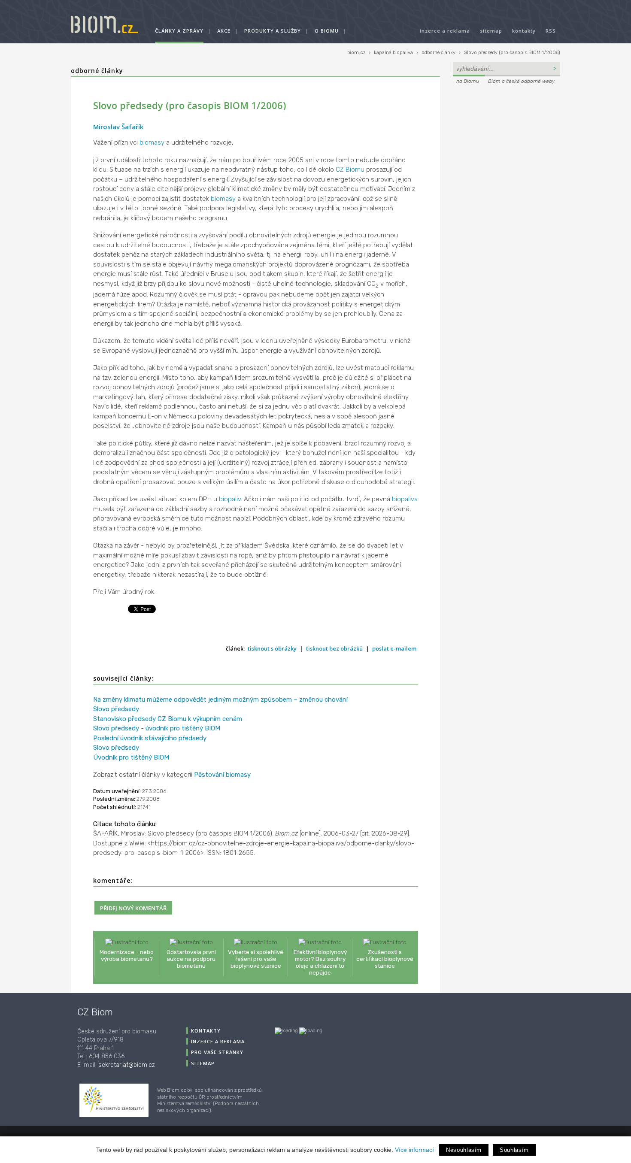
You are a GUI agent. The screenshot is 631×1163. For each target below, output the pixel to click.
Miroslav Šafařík (118, 126)
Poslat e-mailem (394, 648)
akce (224, 30)
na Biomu (467, 81)
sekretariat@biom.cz (126, 1065)
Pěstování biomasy (222, 774)
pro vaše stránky (217, 1052)
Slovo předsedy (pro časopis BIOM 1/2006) (512, 52)
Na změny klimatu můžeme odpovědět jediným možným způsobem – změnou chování (220, 699)
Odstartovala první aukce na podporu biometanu (191, 958)
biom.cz (356, 52)
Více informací (414, 1149)
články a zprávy (179, 30)
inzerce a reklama (445, 30)
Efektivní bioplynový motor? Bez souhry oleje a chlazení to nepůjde (320, 962)
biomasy (152, 142)
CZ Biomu (350, 169)
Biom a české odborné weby (521, 81)
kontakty (524, 30)
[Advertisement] (506, 144)
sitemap (491, 30)
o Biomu (327, 30)
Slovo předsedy (116, 709)
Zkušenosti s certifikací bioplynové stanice (384, 958)
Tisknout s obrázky (272, 648)
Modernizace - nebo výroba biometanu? (127, 955)
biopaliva (405, 499)
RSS (551, 30)
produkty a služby (272, 30)
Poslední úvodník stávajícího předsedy (149, 738)
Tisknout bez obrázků (334, 648)
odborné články (438, 52)
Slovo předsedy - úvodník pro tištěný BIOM (156, 728)
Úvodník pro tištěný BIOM (131, 757)
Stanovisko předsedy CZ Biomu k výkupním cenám (167, 719)
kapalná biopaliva (393, 52)
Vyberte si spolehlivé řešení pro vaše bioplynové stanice (255, 958)
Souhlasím (514, 1150)
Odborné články (97, 71)
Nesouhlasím (464, 1150)
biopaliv (230, 499)
